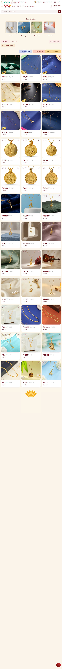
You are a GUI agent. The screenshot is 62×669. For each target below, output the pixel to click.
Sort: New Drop (55, 41)
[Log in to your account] (51, 6)
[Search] (59, 11)
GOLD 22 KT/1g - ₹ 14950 (43, 2)
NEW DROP (27, 51)
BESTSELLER (39, 51)
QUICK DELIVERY (54, 51)
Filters (5, 41)
